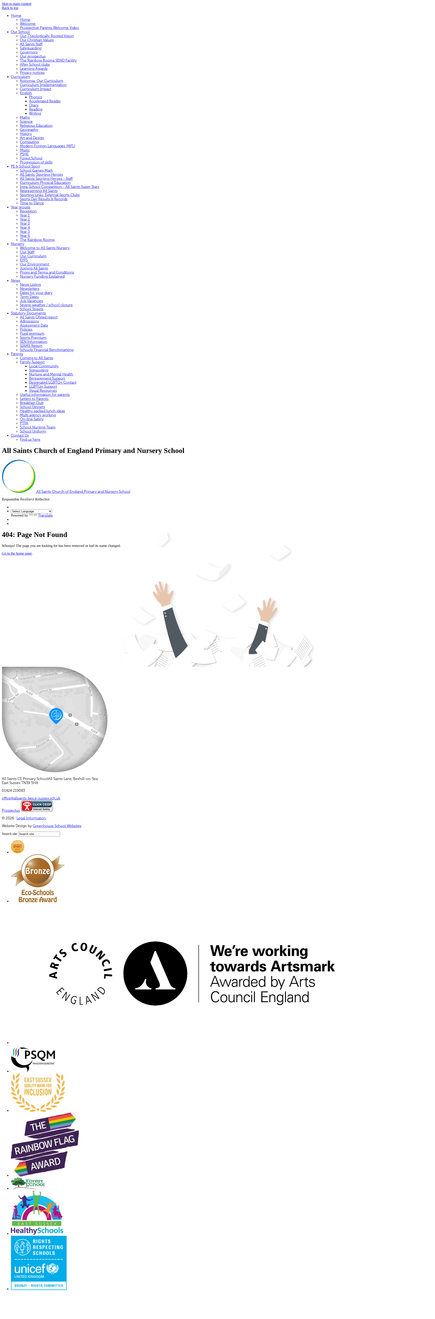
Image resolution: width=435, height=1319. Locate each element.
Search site (9, 834)
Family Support (32, 362)
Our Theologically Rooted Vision (47, 36)
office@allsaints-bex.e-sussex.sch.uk (31, 798)
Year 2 (25, 219)
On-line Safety (32, 419)
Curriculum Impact (35, 89)
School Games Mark (36, 170)
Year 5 (25, 232)
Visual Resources (43, 391)
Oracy (34, 105)
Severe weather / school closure (46, 305)
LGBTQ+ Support (43, 387)
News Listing (30, 285)
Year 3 (25, 223)
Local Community (44, 366)
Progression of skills (36, 162)
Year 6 (25, 236)
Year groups (20, 207)
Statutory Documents (28, 313)
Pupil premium (32, 334)
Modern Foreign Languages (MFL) (47, 146)
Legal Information (31, 818)
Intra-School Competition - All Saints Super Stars (59, 187)
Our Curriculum (33, 256)
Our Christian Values (37, 40)
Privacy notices (32, 73)
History (26, 134)
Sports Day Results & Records (44, 199)
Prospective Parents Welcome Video (49, 28)
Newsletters (29, 289)
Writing (35, 113)
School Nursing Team (38, 427)
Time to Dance (32, 203)
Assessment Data (34, 325)
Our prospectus (33, 56)
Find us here (30, 440)
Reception (28, 211)
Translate (45, 515)
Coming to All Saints (36, 358)
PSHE (24, 154)
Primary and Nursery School (83, 492)
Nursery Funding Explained (42, 276)
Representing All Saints (39, 191)
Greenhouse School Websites (57, 826)
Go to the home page (17, 553)
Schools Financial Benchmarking (46, 350)
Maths (25, 118)
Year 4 (25, 228)
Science (26, 122)
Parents (17, 354)
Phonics (35, 97)
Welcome (28, 24)
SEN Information (33, 342)
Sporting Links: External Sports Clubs (50, 195)
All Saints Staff (31, 44)
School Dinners (32, 407)
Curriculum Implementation (43, 85)
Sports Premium (33, 338)
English (26, 93)
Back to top (10, 8)
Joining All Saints (34, 268)
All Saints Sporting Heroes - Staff (46, 179)
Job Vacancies (31, 301)
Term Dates (29, 297)
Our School (20, 32)
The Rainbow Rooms (37, 240)
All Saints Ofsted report (39, 317)
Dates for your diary (36, 293)
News (15, 281)
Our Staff (27, 252)
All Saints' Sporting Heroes (41, 175)
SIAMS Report (31, 346)
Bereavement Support (47, 378)
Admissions (29, 321)
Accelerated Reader (45, 101)
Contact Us (20, 435)
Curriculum (20, 77)
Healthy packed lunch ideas (42, 411)
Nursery (17, 244)
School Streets (31, 309)
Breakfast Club (32, 403)
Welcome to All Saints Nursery (45, 248)
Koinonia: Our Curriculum (41, 81)
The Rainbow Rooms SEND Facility (48, 60)
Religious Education (36, 126)
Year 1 (25, 215)
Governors (29, 52)
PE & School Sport (25, 166)
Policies (26, 329)
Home (16, 16)
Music (25, 150)
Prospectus (11, 811)
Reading (35, 109)
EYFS (24, 260)
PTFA (24, 423)
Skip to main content (16, 4)
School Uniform (33, 431)
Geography (29, 130)
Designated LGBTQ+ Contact (52, 382)
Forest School (31, 158)
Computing (29, 142)
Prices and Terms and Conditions (47, 272)
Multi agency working (38, 415)
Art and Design (32, 138)
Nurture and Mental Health (51, 374)
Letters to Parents (34, 399)
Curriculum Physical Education (45, 183)
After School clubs (35, 65)
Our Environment (34, 264)
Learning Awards (34, 69)
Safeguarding (30, 48)
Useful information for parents (45, 395)
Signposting (38, 370)
